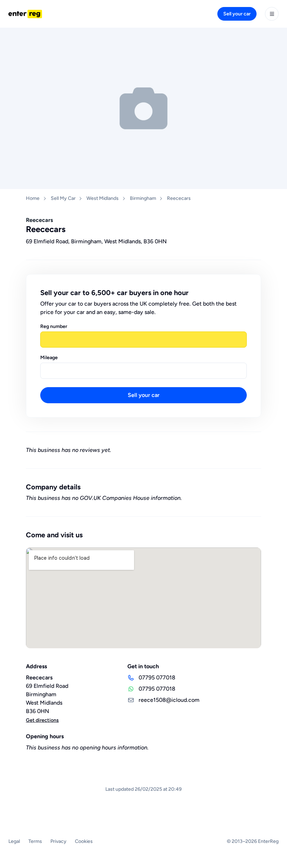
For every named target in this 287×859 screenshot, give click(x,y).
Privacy (58, 841)
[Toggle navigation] (272, 14)
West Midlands (102, 198)
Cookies (84, 841)
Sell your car (237, 14)
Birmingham (143, 198)
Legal (14, 841)
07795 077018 (157, 677)
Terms (35, 841)
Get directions (42, 720)
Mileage (49, 358)
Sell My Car (63, 198)
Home (33, 198)
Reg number (53, 326)
